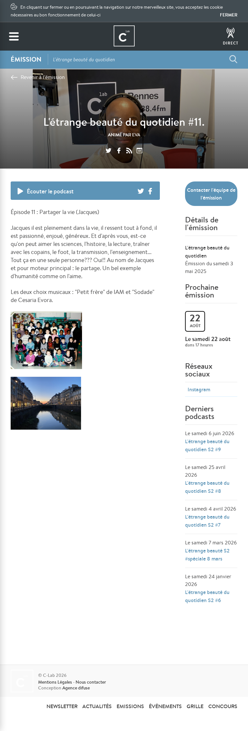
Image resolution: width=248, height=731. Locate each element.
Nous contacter (91, 682)
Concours (222, 706)
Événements (165, 706)
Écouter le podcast (50, 191)
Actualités (97, 706)
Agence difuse (76, 688)
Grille (195, 706)
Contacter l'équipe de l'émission (211, 193)
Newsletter (62, 706)
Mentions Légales (55, 682)
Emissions (130, 706)
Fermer (228, 15)
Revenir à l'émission (43, 77)
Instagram (199, 389)
